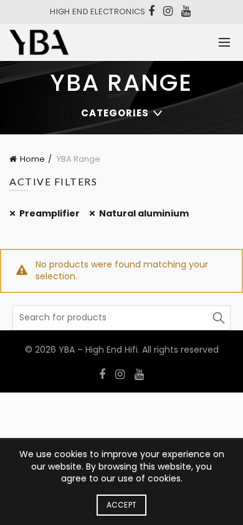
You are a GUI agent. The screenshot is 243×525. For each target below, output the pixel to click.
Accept (122, 504)
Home (32, 159)
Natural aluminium (144, 213)
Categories (115, 112)
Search (218, 317)
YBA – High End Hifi (98, 349)
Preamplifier (49, 213)
